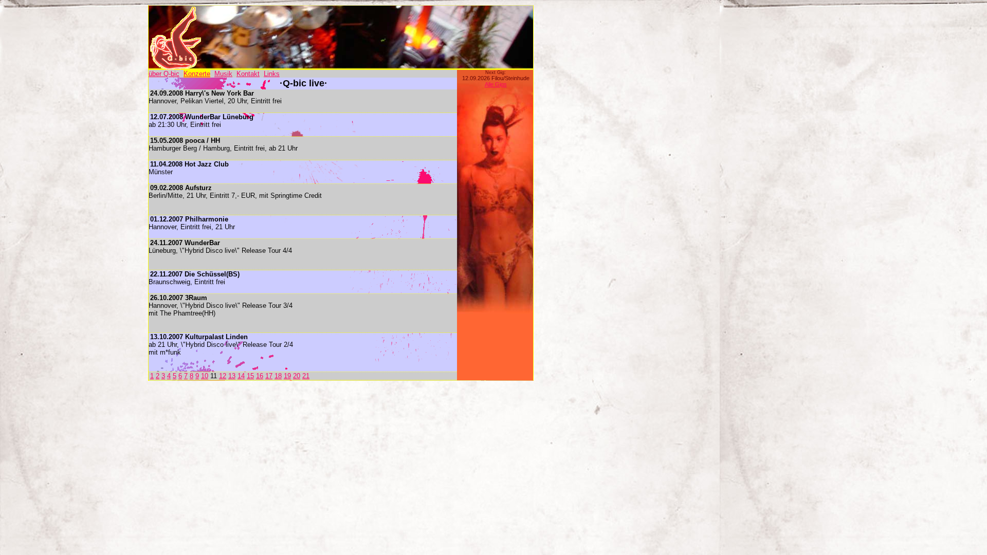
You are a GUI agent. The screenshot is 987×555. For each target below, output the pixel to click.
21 (305, 376)
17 (268, 376)
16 (259, 376)
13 (231, 376)
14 (241, 376)
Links (272, 74)
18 (278, 376)
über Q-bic (164, 74)
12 (222, 376)
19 (287, 376)
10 (204, 376)
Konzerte (197, 74)
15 (250, 376)
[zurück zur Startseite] (175, 67)
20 (296, 376)
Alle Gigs (496, 84)
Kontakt (248, 74)
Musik (223, 74)
